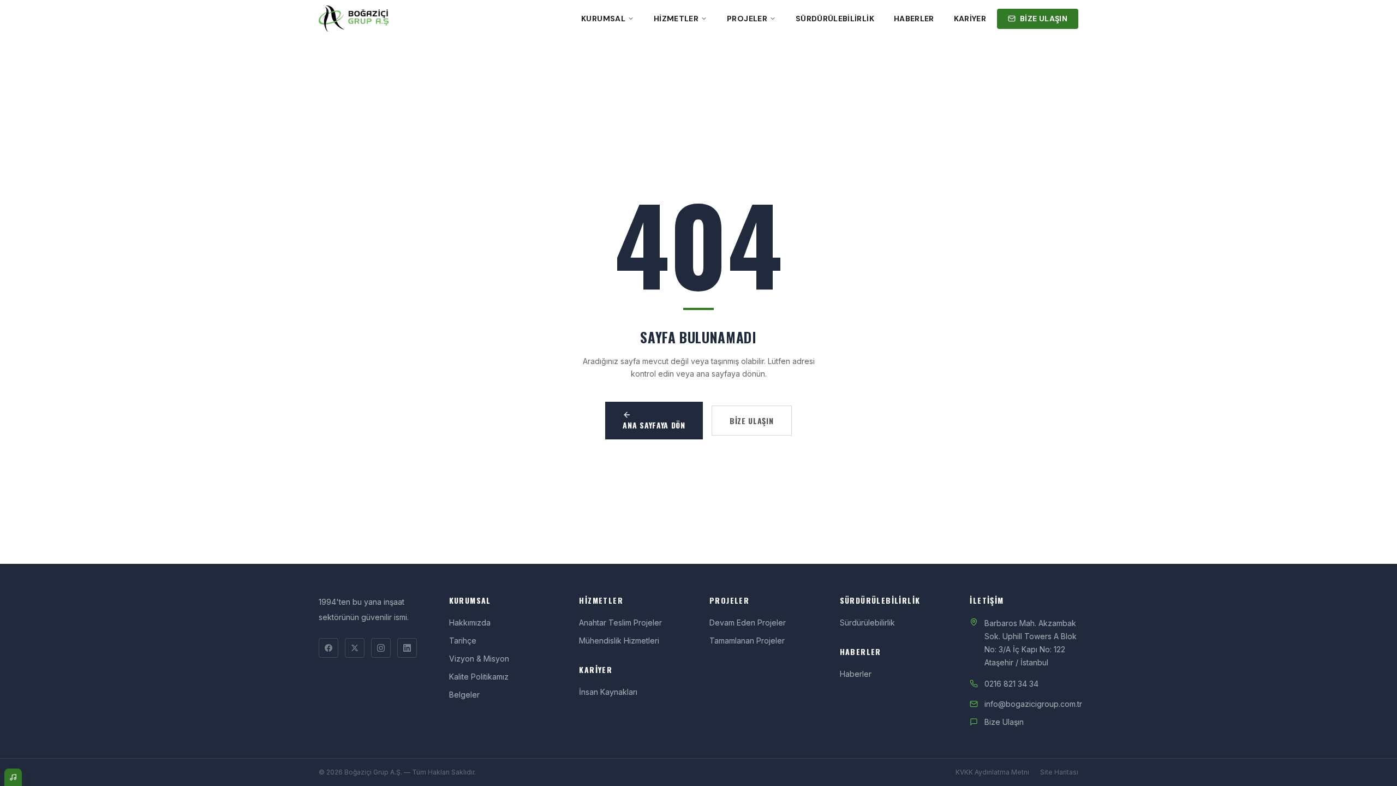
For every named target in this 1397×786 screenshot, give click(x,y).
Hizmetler (676, 18)
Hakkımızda (470, 622)
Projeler (747, 18)
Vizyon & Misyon (479, 658)
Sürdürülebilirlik (835, 18)
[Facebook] (328, 648)
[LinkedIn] (407, 648)
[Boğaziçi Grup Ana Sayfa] (354, 18)
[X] (355, 648)
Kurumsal (603, 18)
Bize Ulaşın (1004, 722)
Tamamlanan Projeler (747, 640)
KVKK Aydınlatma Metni (992, 772)
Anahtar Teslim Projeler (620, 622)
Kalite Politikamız (479, 676)
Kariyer (970, 18)
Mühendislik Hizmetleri (619, 640)
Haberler (914, 18)
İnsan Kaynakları (608, 691)
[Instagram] (381, 648)
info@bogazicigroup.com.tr (1033, 703)
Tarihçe (462, 640)
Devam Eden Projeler (747, 622)
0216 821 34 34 (1011, 683)
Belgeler (464, 694)
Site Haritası (1059, 772)
